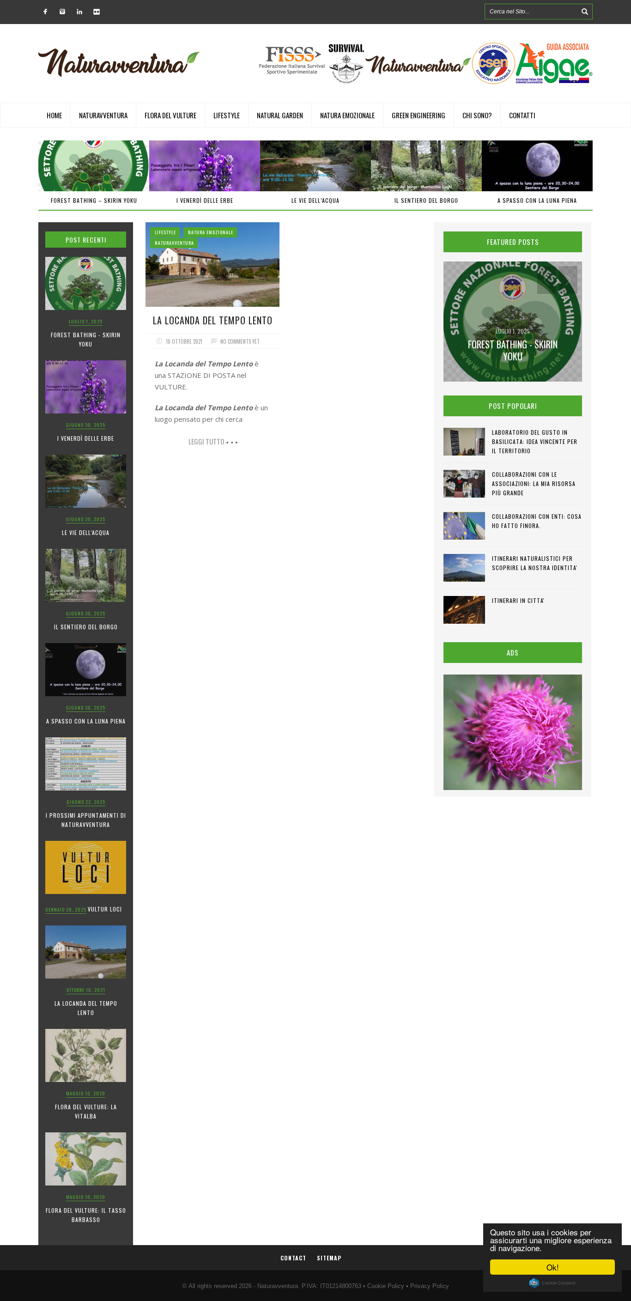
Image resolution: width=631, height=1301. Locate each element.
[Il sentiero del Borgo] (426, 165)
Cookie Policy (385, 1286)
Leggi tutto (206, 441)
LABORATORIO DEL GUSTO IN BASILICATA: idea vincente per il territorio (534, 441)
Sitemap (329, 1258)
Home (54, 115)
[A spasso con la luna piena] (537, 165)
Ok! (552, 1267)
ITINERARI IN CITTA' (518, 600)
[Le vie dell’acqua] (315, 165)
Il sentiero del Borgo (426, 200)
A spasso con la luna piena (537, 200)
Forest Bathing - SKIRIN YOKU (86, 339)
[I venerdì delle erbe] (204, 165)
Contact (293, 1258)
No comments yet (240, 341)
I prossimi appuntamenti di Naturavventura (86, 819)
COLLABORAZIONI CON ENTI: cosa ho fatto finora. (537, 520)
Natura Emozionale (347, 115)
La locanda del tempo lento (86, 1007)
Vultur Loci (105, 909)
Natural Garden (280, 115)
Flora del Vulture (170, 115)
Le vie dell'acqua (85, 532)
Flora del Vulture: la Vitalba (86, 1111)
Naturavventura (277, 1286)
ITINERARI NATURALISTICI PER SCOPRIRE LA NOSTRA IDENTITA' (534, 562)
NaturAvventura (103, 115)
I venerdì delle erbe (204, 200)
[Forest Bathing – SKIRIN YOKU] (93, 165)
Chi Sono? (477, 115)
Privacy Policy (429, 1286)
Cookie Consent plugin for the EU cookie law (552, 1283)
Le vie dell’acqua (315, 200)
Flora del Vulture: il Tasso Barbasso (86, 1214)
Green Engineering (418, 115)
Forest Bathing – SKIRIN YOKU (94, 200)
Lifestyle (226, 115)
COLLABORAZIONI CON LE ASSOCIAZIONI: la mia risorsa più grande (534, 483)
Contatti (522, 115)
